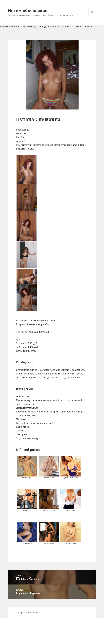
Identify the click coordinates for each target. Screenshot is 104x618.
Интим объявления (27, 10)
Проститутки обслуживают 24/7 (19, 26)
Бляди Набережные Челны (55, 26)
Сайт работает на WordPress (29, 612)
